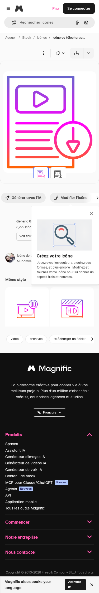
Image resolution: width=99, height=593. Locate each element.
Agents (18, 489)
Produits (13, 434)
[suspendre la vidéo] (27, 308)
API (8, 495)
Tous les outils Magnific (25, 508)
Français (49, 412)
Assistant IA (15, 450)
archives (36, 339)
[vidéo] (72, 308)
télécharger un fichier (70, 339)
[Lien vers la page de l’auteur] (10, 258)
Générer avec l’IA (26, 197)
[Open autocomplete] (11, 23)
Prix (55, 8)
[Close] (92, 585)
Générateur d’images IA (25, 456)
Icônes (42, 38)
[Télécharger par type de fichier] (60, 53)
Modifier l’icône (73, 197)
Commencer (17, 522)
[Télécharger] (76, 53)
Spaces (11, 443)
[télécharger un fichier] (41, 175)
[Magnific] (49, 370)
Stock (26, 38)
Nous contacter (20, 552)
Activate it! (74, 584)
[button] (49, 412)
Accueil (10, 38)
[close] (91, 214)
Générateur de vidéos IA (25, 463)
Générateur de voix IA (23, 469)
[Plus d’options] (43, 53)
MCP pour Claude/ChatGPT (36, 482)
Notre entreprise (21, 537)
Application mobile (21, 501)
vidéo (15, 339)
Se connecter (79, 8)
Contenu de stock (20, 476)
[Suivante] (92, 339)
